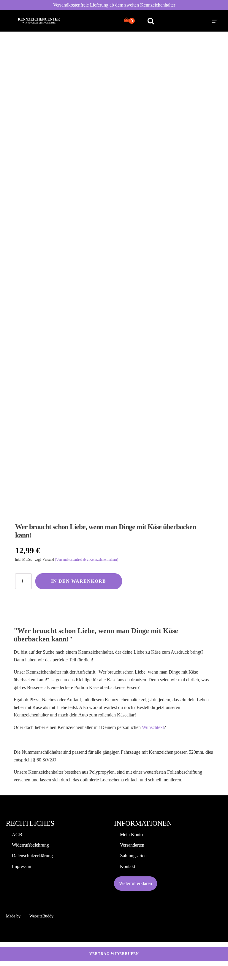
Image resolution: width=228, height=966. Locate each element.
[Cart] (129, 20)
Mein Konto (131, 834)
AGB (17, 834)
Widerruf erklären (135, 883)
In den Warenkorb (78, 581)
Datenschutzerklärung (32, 855)
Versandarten (132, 844)
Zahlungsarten (133, 855)
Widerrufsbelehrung (30, 844)
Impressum (22, 866)
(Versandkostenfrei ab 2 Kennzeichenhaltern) (86, 559)
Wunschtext (153, 727)
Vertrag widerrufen (114, 954)
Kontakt (127, 866)
